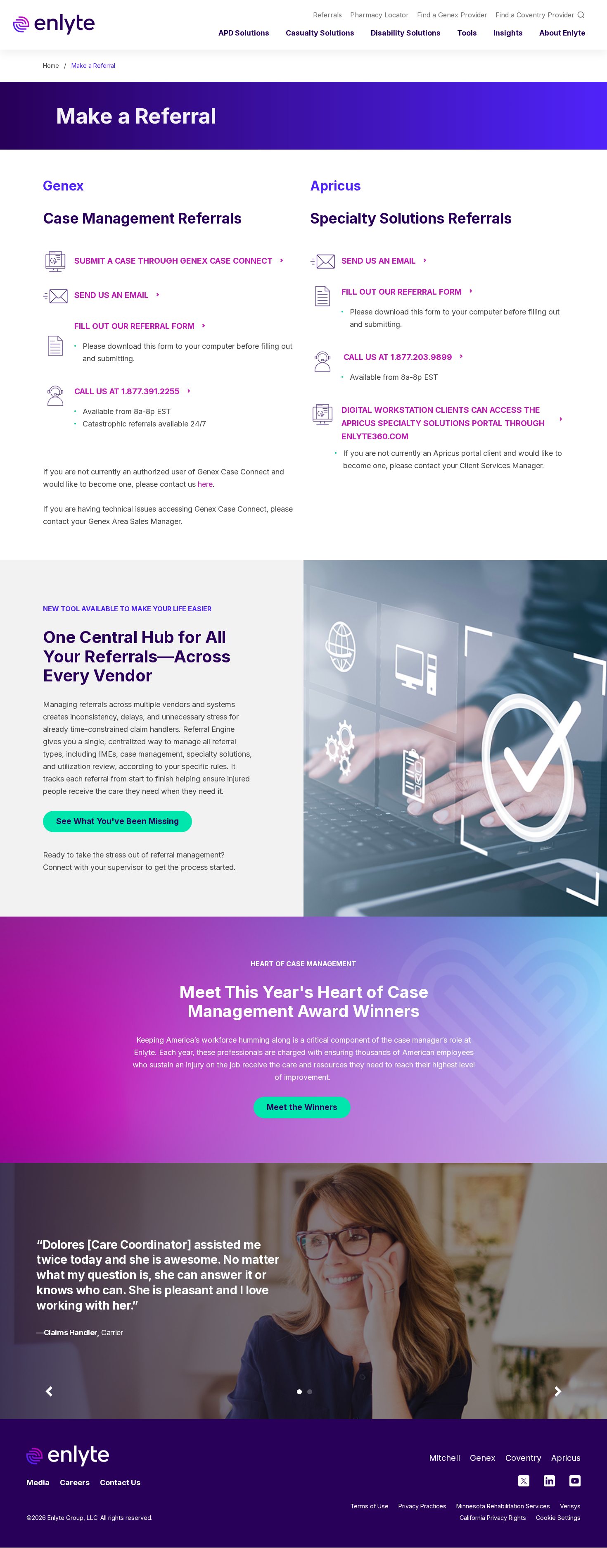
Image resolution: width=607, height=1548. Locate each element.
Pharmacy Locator (379, 15)
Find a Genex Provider (452, 15)
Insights (508, 33)
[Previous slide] (49, 1392)
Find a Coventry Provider (535, 15)
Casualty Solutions (320, 33)
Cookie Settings (558, 1518)
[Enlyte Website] (67, 1456)
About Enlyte (562, 33)
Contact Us (120, 1482)
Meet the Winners (302, 1107)
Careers (75, 1482)
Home (51, 65)
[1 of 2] (299, 1391)
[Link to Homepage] (54, 24)
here (205, 484)
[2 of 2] (309, 1391)
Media (38, 1482)
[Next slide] (558, 1392)
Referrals (327, 15)
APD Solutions (243, 33)
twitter (523, 1480)
